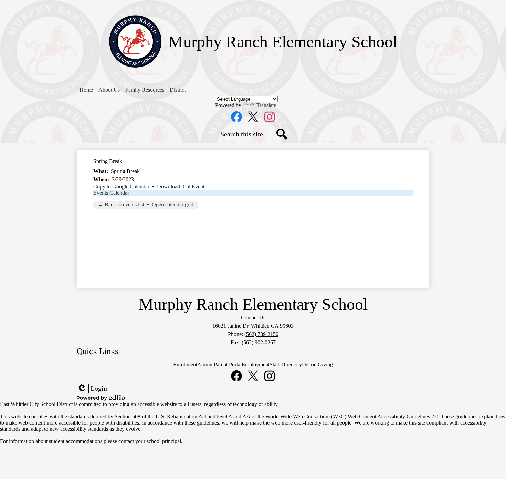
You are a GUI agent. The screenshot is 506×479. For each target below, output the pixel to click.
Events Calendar (111, 193)
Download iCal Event (180, 187)
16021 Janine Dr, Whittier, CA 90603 (253, 326)
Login (92, 389)
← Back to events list (121, 204)
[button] (109, 90)
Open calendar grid (172, 204)
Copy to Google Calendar (121, 187)
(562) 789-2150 (261, 334)
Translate (266, 105)
